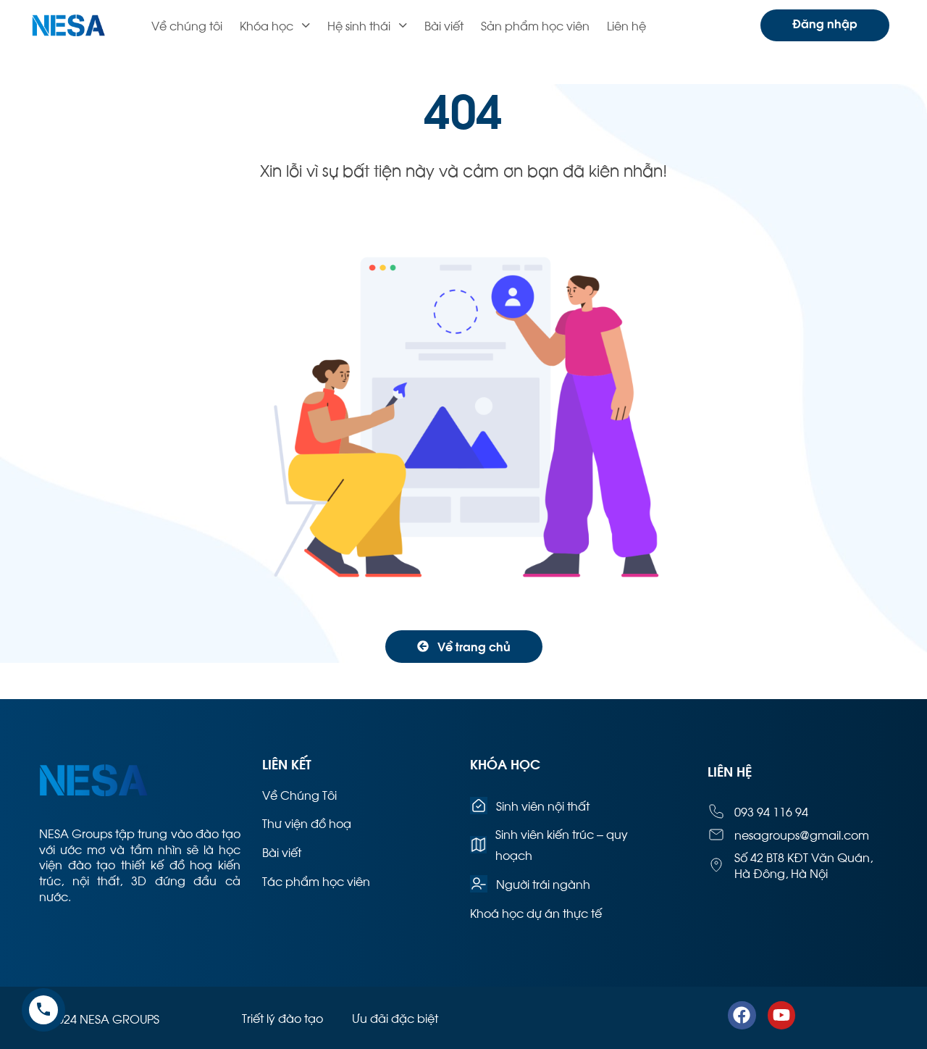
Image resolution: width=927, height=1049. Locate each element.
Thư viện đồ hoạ (306, 822)
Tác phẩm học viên (316, 880)
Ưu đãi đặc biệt (395, 1017)
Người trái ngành (543, 883)
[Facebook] (741, 1015)
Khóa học (266, 25)
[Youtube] (781, 1015)
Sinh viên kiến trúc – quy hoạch (561, 844)
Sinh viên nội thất (543, 805)
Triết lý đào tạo (282, 1017)
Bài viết (444, 25)
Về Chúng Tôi (299, 794)
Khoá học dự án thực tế (536, 912)
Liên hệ (626, 25)
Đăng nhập (824, 22)
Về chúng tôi (186, 25)
